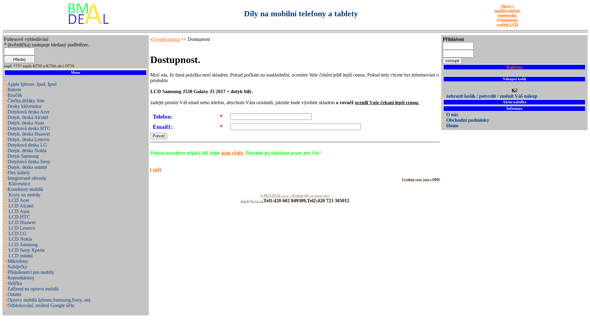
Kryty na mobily (24, 194)
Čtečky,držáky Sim (25, 100)
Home (452, 125)
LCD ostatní (20, 255)
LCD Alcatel (20, 205)
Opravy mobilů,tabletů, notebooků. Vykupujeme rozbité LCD (507, 15)
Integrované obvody (26, 178)
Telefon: (163, 116)
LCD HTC (18, 216)
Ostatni (14, 294)
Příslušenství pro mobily (30, 272)
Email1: (163, 127)
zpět (157, 169)
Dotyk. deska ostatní (27, 167)
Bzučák (14, 95)
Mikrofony (17, 261)
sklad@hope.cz (251, 201)
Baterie (14, 89)
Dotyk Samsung (23, 156)
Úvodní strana (166, 39)
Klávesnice (18, 183)
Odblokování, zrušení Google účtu (40, 305)
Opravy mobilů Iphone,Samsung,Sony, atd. (49, 299)
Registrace (514, 67)
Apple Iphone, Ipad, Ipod (32, 84)
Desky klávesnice (24, 106)
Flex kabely (18, 172)
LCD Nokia (19, 239)
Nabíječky (17, 266)
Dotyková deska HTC (28, 128)
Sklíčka (14, 283)
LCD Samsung (22, 244)
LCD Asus (18, 211)
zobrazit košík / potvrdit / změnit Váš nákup (491, 96)
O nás (452, 114)
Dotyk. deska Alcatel (27, 117)
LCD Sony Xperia (26, 250)
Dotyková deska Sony (28, 161)
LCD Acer (18, 200)
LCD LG (17, 233)
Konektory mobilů (25, 189)
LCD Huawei (21, 222)
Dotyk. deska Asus (25, 122)
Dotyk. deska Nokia (26, 150)
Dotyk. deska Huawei (28, 133)
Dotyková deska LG (27, 145)
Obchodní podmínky (467, 120)
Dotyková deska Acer (28, 111)
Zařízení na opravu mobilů (33, 288)
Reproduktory (20, 277)
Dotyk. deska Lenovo (28, 139)
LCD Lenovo (21, 228)
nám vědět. (232, 153)
